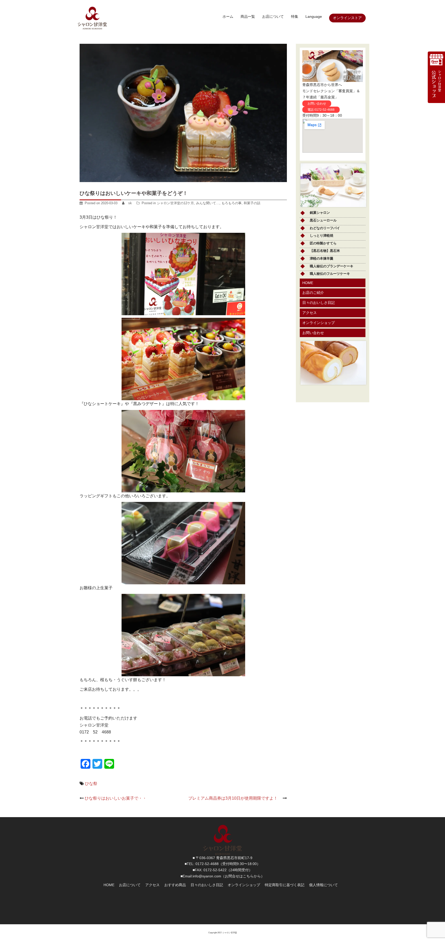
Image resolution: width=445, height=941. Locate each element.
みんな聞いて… (207, 203)
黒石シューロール (323, 220)
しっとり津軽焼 (321, 235)
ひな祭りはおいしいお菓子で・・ (116, 798)
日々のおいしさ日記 (207, 885)
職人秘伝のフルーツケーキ (330, 274)
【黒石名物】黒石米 (325, 251)
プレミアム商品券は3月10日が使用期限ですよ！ (235, 798)
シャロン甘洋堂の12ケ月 (175, 203)
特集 (294, 16)
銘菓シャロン (320, 213)
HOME (109, 885)
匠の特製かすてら (323, 243)
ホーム (227, 16)
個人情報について (323, 885)
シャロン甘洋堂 (229, 932)
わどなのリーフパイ (325, 228)
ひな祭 (91, 783)
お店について (273, 16)
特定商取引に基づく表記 (284, 885)
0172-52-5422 (215, 870)
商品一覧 (248, 16)
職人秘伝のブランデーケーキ (331, 266)
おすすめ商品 (175, 885)
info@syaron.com (207, 876)
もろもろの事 (231, 203)
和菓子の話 (252, 203)
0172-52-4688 (207, 864)
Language (313, 16)
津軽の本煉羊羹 (321, 258)
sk (130, 203)
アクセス (152, 885)
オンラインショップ (244, 885)
